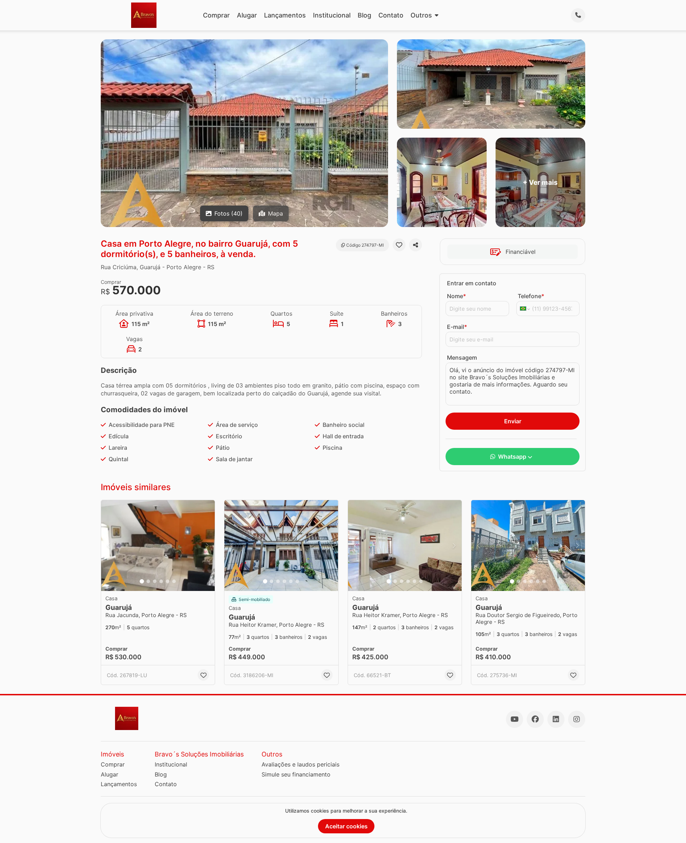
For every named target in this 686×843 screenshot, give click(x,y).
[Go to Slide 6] (174, 581)
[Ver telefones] (578, 15)
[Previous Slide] (108, 545)
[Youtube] (514, 719)
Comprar (216, 15)
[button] (158, 545)
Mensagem (462, 357)
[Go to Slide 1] (142, 581)
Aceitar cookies (346, 826)
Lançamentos (285, 15)
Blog (364, 15)
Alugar (247, 15)
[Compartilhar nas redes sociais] (415, 244)
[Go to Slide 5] (167, 581)
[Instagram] (576, 719)
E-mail (457, 326)
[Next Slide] (207, 545)
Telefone (531, 296)
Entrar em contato (471, 283)
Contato (390, 15)
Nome (456, 296)
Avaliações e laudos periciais (300, 764)
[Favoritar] (399, 244)
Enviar (512, 421)
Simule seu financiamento (296, 774)
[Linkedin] (556, 719)
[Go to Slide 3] (154, 581)
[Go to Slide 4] (161, 581)
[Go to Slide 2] (148, 581)
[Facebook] (535, 719)
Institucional (332, 15)
